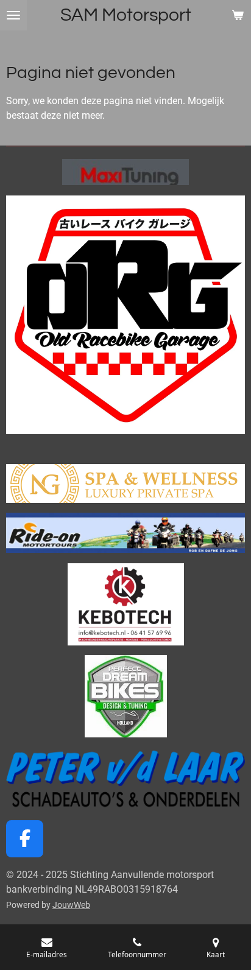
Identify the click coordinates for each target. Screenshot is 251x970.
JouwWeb (71, 905)
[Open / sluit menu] (13, 15)
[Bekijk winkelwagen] (237, 15)
